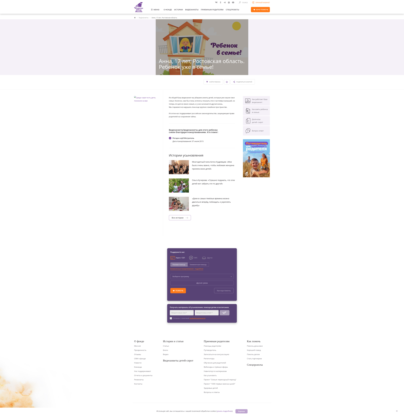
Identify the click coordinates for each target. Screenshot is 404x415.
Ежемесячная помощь (198, 264)
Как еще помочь (224, 290)
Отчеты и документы (143, 375)
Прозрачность (140, 350)
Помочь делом (253, 354)
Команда (138, 367)
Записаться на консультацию (216, 354)
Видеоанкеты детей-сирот (178, 360)
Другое (209, 258)
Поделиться (244, 82)
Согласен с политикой (189, 318)
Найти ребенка (214, 82)
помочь (262, 10)
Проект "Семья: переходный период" (220, 379)
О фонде (168, 9)
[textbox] (202, 276)
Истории (178, 9)
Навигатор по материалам (215, 371)
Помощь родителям (212, 346)
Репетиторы (209, 358)
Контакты (138, 384)
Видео (165, 354)
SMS (195, 258)
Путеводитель (210, 350)
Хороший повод (254, 350)
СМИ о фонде (140, 358)
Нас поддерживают (142, 371)
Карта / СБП (180, 258)
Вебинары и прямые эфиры (216, 367)
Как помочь (253, 341)
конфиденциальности (197, 318)
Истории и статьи (173, 341)
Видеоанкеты (192, 9)
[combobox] (202, 276)
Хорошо (241, 411)
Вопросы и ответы (212, 392)
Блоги (165, 350)
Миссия (137, 346)
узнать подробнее (224, 411)
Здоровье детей (211, 388)
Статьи (166, 346)
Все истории (178, 217)
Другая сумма (202, 283)
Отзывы (137, 354)
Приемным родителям (212, 9)
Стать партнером (254, 358)
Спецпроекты (232, 9)
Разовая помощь (179, 264)
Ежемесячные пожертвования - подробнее (186, 269)
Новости (138, 363)
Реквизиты (139, 379)
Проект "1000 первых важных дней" (219, 384)
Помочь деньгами (255, 346)
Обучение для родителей (215, 363)
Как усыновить (210, 375)
